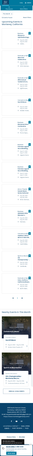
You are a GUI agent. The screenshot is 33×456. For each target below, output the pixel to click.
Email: (4, 414)
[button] (16, 391)
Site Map (22, 437)
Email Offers (25, 426)
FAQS (27, 428)
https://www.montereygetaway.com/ (16, 416)
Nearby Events (16, 312)
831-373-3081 (20, 3)
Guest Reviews (17, 428)
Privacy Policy (11, 437)
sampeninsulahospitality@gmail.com (18, 414)
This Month (9, 9)
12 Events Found (7, 17)
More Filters (24, 9)
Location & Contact (11, 426)
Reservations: (11, 412)
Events (7, 428)
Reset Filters (27, 17)
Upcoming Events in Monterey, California (12, 23)
